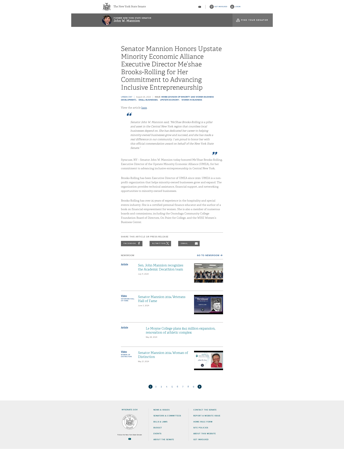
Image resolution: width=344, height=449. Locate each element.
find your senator (254, 20)
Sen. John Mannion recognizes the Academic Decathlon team (160, 267)
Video (124, 295)
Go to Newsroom (208, 255)
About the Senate (163, 440)
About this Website (204, 434)
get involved (220, 7)
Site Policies (200, 428)
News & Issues (161, 410)
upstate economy (169, 100)
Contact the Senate (205, 410)
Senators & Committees (167, 416)
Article (124, 264)
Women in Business (192, 100)
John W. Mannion (127, 21)
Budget (157, 428)
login (238, 7)
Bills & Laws (160, 422)
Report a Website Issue (207, 416)
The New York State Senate (129, 6)
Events (157, 434)
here (144, 107)
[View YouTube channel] (200, 7)
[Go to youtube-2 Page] (129, 439)
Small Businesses (148, 100)
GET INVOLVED (201, 440)
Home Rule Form (203, 422)
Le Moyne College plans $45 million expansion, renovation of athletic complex (180, 330)
